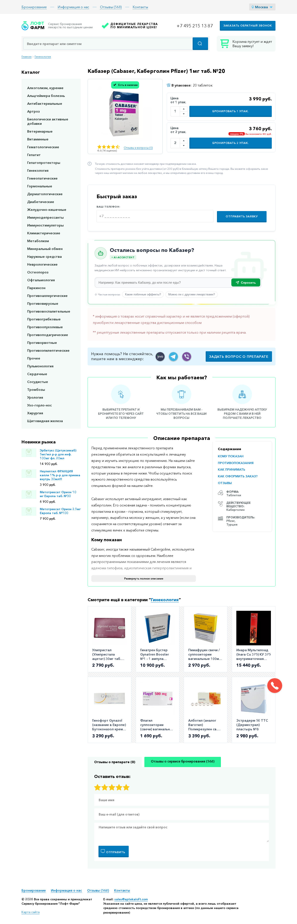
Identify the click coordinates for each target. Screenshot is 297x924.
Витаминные (37, 139)
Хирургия (35, 413)
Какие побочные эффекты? (143, 294)
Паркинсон (36, 288)
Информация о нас (73, 7)
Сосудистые (37, 382)
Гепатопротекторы (43, 162)
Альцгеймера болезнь (46, 95)
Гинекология (43, 56)
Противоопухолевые (45, 327)
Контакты (140, 7)
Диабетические (40, 202)
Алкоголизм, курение (45, 88)
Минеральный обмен (45, 248)
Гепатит (34, 155)
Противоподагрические (47, 335)
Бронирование (34, 7)
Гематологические (43, 147)
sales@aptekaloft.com (131, 899)
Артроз (33, 111)
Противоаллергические (47, 295)
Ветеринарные (40, 131)
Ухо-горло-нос (39, 405)
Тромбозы (36, 389)
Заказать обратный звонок (247, 25)
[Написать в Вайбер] (186, 356)
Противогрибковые (44, 319)
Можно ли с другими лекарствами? (191, 294)
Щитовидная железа (45, 421)
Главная (27, 56)
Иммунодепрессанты (45, 217)
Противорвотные (42, 342)
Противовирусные (42, 303)
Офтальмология (41, 280)
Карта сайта (31, 912)
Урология (35, 397)
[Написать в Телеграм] (173, 356)
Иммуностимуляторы (45, 225)
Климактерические (43, 233)
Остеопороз (37, 272)
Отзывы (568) (111, 7)
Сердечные (37, 374)
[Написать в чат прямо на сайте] (160, 356)
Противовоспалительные (48, 311)
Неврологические (42, 264)
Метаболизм (38, 241)
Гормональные (39, 186)
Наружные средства (44, 256)
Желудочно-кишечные (46, 209)
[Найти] (200, 43)
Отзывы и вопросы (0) (138, 147)
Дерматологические (45, 194)
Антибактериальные (44, 103)
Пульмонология (40, 366)
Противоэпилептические (48, 350)
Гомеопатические (42, 178)
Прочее (33, 358)
